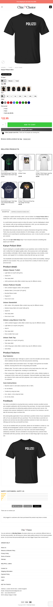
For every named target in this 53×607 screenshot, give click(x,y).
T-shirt (10, 67)
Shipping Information (6, 571)
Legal (2, 580)
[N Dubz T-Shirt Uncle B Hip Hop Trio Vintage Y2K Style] (26, 190)
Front (5, 108)
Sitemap (3, 559)
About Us (3, 547)
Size (2, 92)
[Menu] (2, 7)
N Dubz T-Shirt (22, 173)
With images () (18, 506)
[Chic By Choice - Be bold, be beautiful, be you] (26, 6)
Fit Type (3, 77)
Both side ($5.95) (8, 113)
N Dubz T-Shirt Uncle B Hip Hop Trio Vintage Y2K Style (26, 201)
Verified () (28, 506)
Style (3, 84)
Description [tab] (5, 211)
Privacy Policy (5, 553)
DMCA (3, 577)
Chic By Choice (16, 533)
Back (5, 110)
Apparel (3, 67)
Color (2, 99)
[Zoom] (3, 62)
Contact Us (4, 568)
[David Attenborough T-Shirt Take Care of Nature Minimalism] (9, 190)
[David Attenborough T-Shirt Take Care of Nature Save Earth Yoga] (9, 162)
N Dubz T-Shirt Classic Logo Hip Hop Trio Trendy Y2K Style (44, 174)
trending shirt (26, 139)
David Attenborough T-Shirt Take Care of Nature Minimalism (9, 201)
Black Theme (18, 67)
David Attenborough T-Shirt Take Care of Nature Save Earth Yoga (9, 174)
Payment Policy (5, 574)
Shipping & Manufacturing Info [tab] (20, 211)
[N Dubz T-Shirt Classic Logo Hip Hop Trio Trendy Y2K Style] (44, 162)
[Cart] (50, 7)
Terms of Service (5, 556)
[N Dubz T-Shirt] (26, 162)
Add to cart (29, 124)
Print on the (4, 106)
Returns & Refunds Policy (8, 550)
